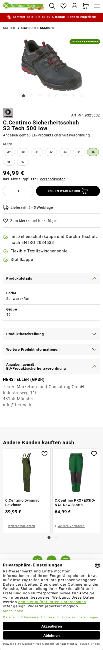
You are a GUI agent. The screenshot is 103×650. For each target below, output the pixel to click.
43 (65, 152)
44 (79, 152)
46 (9, 161)
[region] (51, 71)
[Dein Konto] (74, 6)
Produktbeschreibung (25, 334)
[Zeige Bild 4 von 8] (48, 95)
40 (23, 152)
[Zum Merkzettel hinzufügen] (44, 453)
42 (51, 152)
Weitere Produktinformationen (33, 349)
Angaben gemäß (46, 135)
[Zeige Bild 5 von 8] (56, 95)
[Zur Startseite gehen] (24, 6)
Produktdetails (19, 278)
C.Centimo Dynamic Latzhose (22, 502)
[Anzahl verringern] (6, 191)
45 (93, 152)
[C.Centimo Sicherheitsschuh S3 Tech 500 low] (51, 65)
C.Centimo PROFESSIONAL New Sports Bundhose (75, 502)
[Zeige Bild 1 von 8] (23, 95)
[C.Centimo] (8, 113)
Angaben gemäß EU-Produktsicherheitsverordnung (36, 366)
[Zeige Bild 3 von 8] (40, 95)
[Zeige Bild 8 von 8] (81, 95)
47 (23, 161)
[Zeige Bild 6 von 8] (65, 95)
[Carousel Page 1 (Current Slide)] (49, 537)
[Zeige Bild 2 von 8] (31, 95)
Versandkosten (53, 179)
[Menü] (96, 6)
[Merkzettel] (63, 6)
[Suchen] (52, 6)
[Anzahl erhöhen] (30, 191)
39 (9, 152)
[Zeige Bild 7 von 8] (73, 95)
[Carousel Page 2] (56, 537)
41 (37, 152)
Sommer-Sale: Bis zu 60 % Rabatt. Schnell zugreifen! (54, 17)
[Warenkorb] (86, 6)
